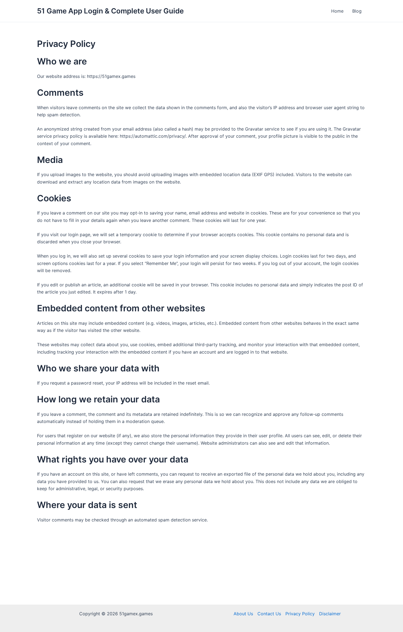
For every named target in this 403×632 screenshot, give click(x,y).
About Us (243, 613)
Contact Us (269, 613)
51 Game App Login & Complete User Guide (110, 11)
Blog (357, 11)
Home (337, 11)
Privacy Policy (300, 613)
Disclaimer (330, 613)
